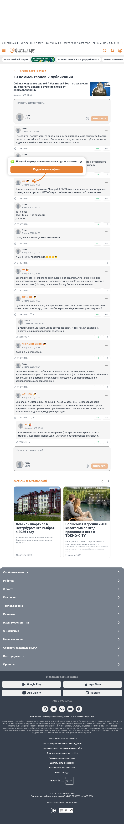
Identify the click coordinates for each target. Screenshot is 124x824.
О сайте (8, 589)
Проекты (9, 664)
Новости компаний (30, 480)
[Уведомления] (112, 50)
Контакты (9, 597)
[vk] (62, 709)
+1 (97, 243)
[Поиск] (104, 50)
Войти (27, 118)
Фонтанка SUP (10, 43)
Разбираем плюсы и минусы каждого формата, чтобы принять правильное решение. (34, 540)
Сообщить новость (15, 572)
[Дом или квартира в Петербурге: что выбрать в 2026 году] (37, 504)
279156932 (27, 394)
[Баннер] (43, 59)
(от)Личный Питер (32, 43)
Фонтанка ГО (53, 43)
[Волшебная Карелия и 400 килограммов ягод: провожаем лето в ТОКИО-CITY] (86, 504)
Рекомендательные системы (62, 758)
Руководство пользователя (62, 768)
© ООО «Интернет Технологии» (62, 802)
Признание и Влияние (106, 43)
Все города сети (13, 656)
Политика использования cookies (62, 753)
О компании (11, 631)
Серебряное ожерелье (77, 43)
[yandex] (79, 709)
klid (23, 181)
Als (23, 270)
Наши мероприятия (16, 622)
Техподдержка (13, 605)
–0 (106, 148)
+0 (97, 148)
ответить (22, 148)
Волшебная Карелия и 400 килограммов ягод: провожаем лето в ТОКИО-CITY (86, 530)
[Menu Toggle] (4, 50)
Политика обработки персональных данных (62, 743)
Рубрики (9, 580)
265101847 (27, 297)
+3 (97, 314)
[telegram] (53, 709)
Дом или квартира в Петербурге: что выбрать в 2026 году (36, 528)
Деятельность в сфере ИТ (62, 763)
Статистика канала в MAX (20, 647)
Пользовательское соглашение (62, 739)
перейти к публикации (32, 71)
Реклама (9, 614)
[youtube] (70, 709)
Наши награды (62, 772)
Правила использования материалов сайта (62, 748)
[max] (45, 709)
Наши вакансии (13, 639)
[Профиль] (120, 50)
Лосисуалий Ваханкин (32, 344)
